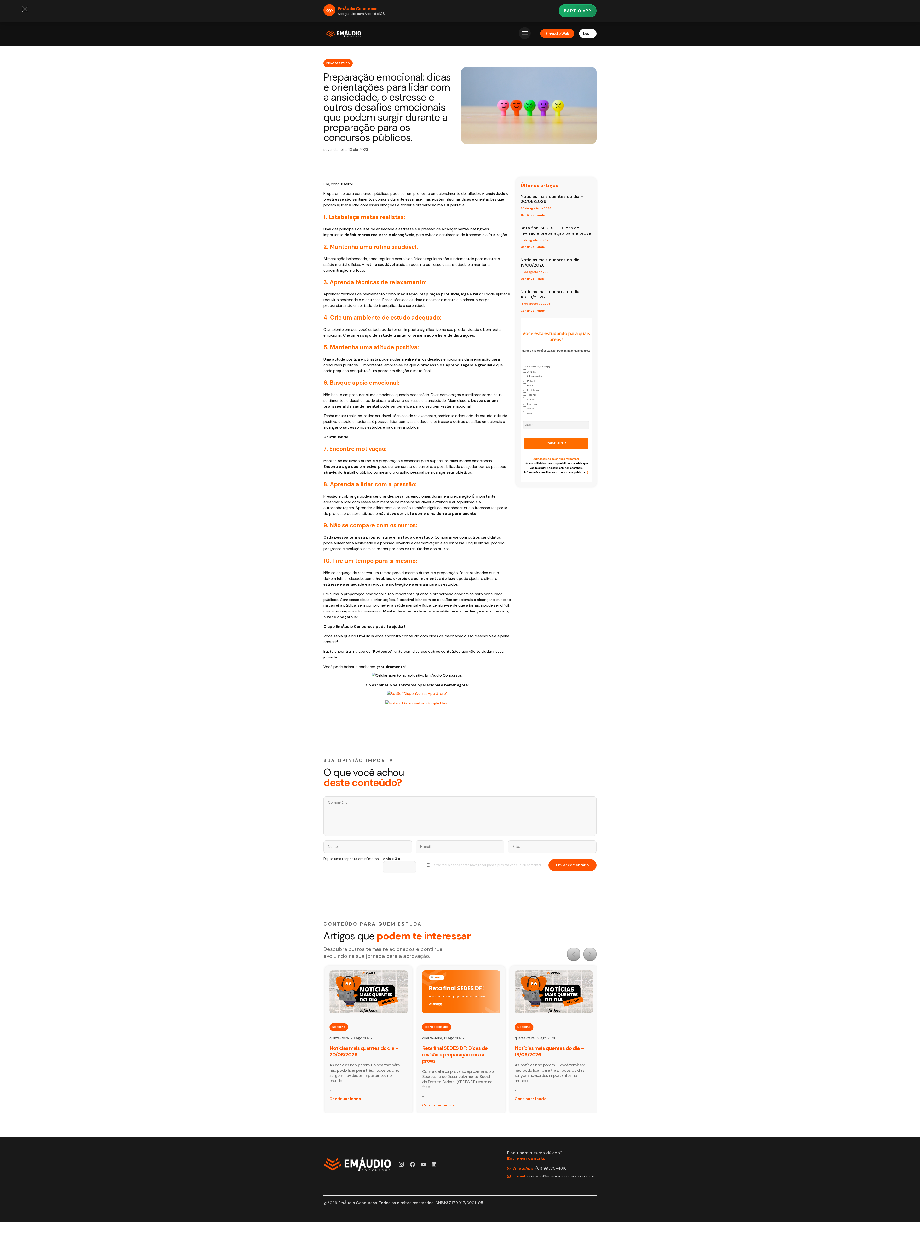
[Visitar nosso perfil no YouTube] (423, 1164)
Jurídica (531, 371)
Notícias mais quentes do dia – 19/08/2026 (552, 262)
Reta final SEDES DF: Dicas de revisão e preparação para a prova (556, 230)
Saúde (530, 408)
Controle (531, 399)
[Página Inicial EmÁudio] (344, 33)
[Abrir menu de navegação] (525, 33)
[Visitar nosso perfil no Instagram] (401, 1164)
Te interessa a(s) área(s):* (537, 366)
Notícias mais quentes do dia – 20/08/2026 (552, 198)
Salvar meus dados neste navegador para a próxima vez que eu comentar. (487, 865)
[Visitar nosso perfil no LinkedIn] (434, 1164)
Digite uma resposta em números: (351, 859)
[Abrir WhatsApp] (908, 1228)
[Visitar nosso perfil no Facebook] (412, 1164)
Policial (530, 381)
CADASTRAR (556, 443)
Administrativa (534, 376)
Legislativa (532, 390)
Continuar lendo (533, 215)
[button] (573, 954)
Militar (529, 413)
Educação (532, 404)
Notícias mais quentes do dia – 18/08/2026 (552, 294)
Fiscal (529, 385)
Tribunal (531, 394)
